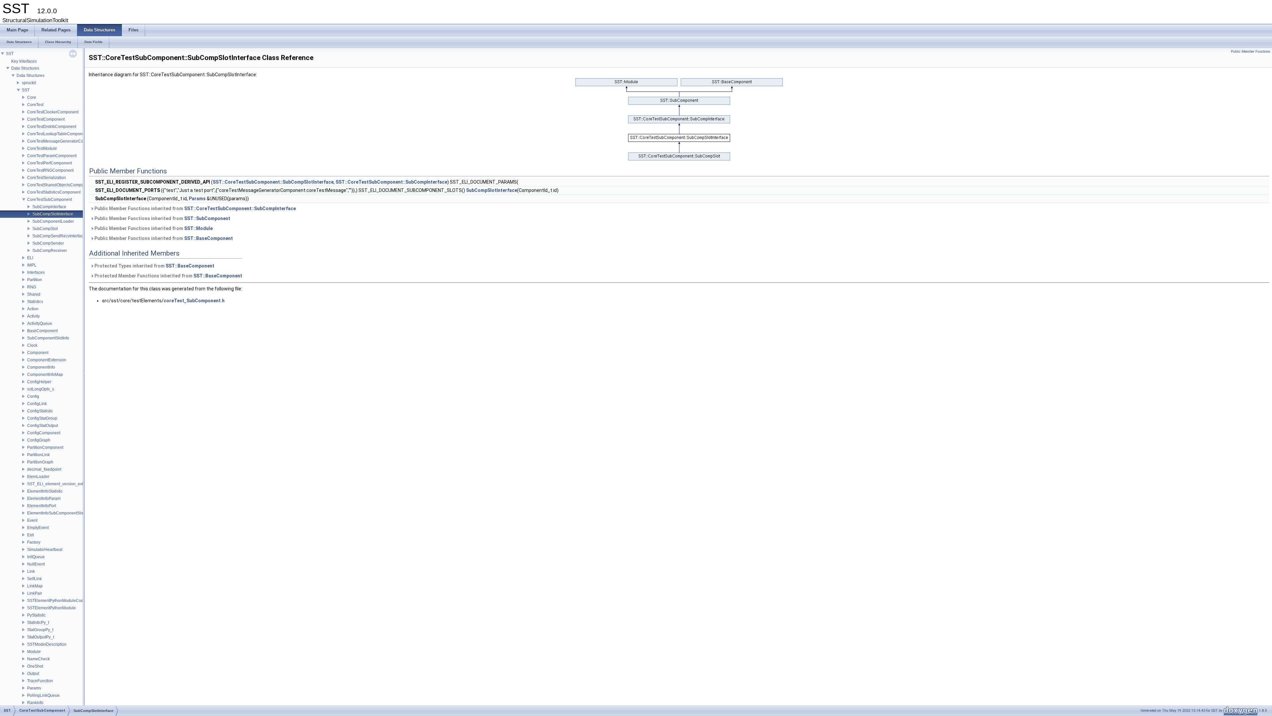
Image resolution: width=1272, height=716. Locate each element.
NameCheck (38, 659)
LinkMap (35, 586)
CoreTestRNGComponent (50, 170)
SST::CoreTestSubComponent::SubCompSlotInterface (273, 182)
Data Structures (25, 68)
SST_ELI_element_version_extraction (61, 484)
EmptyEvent (38, 527)
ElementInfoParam (44, 498)
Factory (33, 542)
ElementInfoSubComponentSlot (55, 513)
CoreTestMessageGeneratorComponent (63, 141)
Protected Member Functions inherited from (167, 275)
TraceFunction (40, 681)
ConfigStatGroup (42, 418)
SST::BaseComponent (208, 238)
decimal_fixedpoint (44, 469)
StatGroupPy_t (40, 629)
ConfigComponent (43, 433)
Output (33, 673)
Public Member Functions (1250, 51)
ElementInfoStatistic (45, 491)
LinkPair (34, 593)
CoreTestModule (42, 148)
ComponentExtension (46, 360)
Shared (33, 294)
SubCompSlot (45, 228)
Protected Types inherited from (153, 265)
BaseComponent (42, 330)
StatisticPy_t (38, 622)
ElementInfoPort (41, 506)
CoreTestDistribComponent (51, 126)
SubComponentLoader (53, 221)
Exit (30, 535)
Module (34, 651)
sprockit (29, 83)
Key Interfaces (24, 61)
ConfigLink (37, 403)
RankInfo (35, 702)
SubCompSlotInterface (52, 214)
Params (34, 688)
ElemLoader (38, 476)
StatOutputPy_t (40, 637)
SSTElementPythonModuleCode (56, 600)
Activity (33, 316)
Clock (32, 345)
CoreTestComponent (46, 119)
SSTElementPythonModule (51, 608)
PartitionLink (38, 454)
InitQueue (36, 557)
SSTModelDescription (47, 644)
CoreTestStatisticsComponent (53, 192)
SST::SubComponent (207, 218)
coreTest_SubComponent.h (194, 300)
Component (37, 352)
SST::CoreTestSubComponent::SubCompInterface (391, 182)
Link (31, 571)
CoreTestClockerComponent (53, 112)
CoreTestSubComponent (49, 199)
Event (32, 520)
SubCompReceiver (49, 250)
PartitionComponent (45, 447)
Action (32, 309)
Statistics (35, 301)
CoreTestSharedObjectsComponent (59, 185)
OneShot (35, 666)
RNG (31, 287)
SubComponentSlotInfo (48, 338)
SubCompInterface (49, 207)
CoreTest (35, 104)
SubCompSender (48, 243)
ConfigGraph (38, 440)
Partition (34, 279)
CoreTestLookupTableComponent (57, 134)
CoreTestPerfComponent (49, 163)
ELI (30, 258)
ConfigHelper (39, 382)
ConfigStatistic (40, 411)
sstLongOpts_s (40, 389)
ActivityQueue (39, 323)
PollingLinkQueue (43, 695)
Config (33, 396)
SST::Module (198, 228)
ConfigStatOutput (42, 425)
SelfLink (34, 578)
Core (31, 97)
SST (10, 53)
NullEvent (36, 564)
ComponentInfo (41, 367)
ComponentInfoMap (45, 374)
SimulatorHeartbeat (44, 549)
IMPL (31, 265)
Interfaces (36, 272)
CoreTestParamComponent (52, 155)
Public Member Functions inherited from (194, 208)
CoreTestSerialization (46, 177)
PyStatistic (36, 615)
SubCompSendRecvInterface (58, 236)
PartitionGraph (40, 462)
